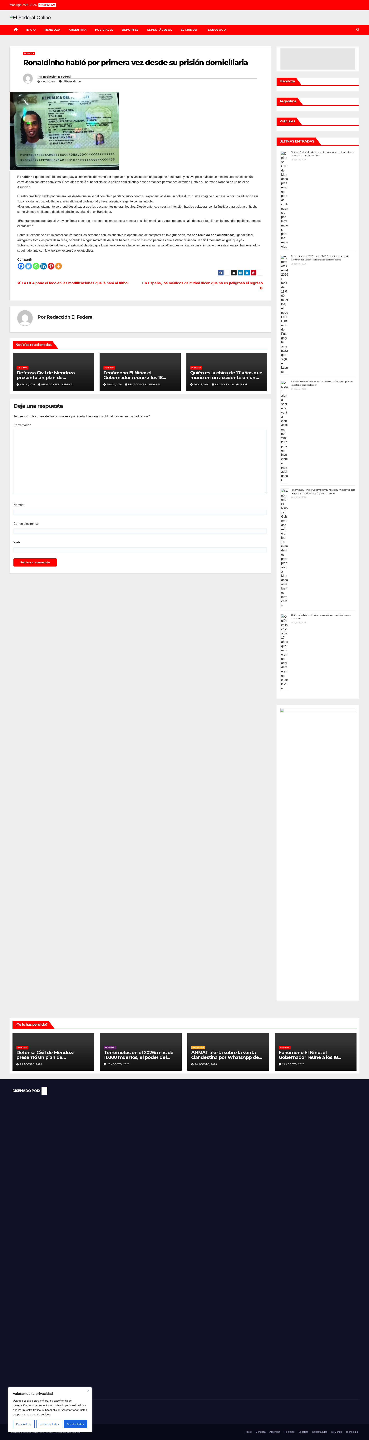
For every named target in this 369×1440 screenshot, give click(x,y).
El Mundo (189, 30)
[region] (50, 1409)
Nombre (18, 505)
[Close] (88, 1390)
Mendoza (52, 30)
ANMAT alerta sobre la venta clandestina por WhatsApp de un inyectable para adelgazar (225, 1057)
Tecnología (216, 30)
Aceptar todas (75, 1424)
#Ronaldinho (72, 81)
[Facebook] (21, 266)
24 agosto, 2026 (206, 1064)
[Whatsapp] (36, 266)
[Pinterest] (51, 266)
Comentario (22, 425)
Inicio (31, 30)
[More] (58, 266)
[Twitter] (28, 266)
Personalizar (23, 1424)
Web (16, 542)
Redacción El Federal (57, 76)
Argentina (78, 30)
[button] (357, 29)
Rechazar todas (49, 1424)
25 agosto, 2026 (31, 1064)
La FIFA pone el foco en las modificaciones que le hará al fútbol (75, 283)
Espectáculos (159, 30)
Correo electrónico (26, 523)
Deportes (130, 30)
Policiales (104, 30)
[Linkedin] (43, 266)
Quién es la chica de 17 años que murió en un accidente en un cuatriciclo (226, 377)
